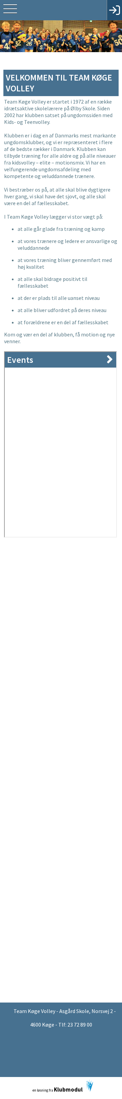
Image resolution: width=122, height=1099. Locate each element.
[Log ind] (114, 10)
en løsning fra (58, 1089)
